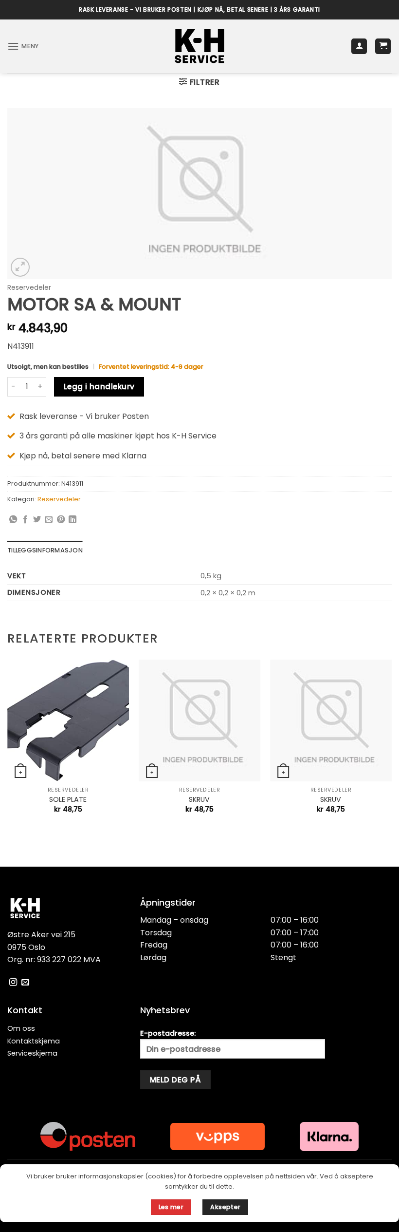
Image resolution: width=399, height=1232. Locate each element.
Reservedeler (29, 287)
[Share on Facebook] (25, 519)
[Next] (391, 745)
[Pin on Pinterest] (61, 519)
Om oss (21, 1028)
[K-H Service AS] (200, 46)
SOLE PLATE (68, 799)
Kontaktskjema (33, 1041)
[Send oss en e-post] (25, 982)
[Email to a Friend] (49, 519)
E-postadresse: (168, 1033)
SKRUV (199, 799)
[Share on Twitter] (37, 519)
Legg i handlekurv (99, 386)
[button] (23, 46)
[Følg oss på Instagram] (13, 982)
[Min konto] (359, 46)
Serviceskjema (32, 1053)
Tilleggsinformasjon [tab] (45, 550)
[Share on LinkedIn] (72, 519)
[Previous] (7, 745)
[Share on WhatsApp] (13, 519)
